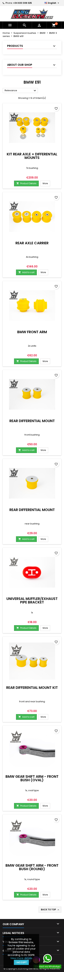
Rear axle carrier (32, 243)
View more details (21, 958)
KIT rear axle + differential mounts (32, 156)
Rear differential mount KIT (32, 687)
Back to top (50, 909)
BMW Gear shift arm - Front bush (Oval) (32, 778)
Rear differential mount (32, 420)
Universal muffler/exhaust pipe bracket (32, 600)
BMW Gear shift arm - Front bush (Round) (32, 867)
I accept (21, 962)
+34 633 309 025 (22, 2)
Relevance (21, 91)
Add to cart (26, 272)
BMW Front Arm (32, 331)
